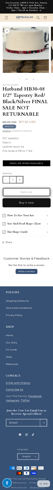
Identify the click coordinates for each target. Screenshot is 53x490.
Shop (9, 356)
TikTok (25, 400)
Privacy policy (36, 483)
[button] (6, 17)
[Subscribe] (43, 423)
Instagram (13, 400)
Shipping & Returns (17, 300)
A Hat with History (18, 382)
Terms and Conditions (19, 308)
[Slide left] (19, 79)
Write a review (26, 271)
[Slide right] (33, 79)
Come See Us (14, 389)
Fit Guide (11, 349)
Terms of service (19, 487)
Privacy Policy (14, 315)
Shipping (7, 131)
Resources (12, 364)
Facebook (35, 396)
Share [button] (8, 242)
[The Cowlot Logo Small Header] (24, 17)
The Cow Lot (19, 479)
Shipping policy (37, 487)
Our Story (11, 342)
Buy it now (26, 202)
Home (9, 335)
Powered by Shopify (37, 479)
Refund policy (19, 483)
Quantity (7, 173)
